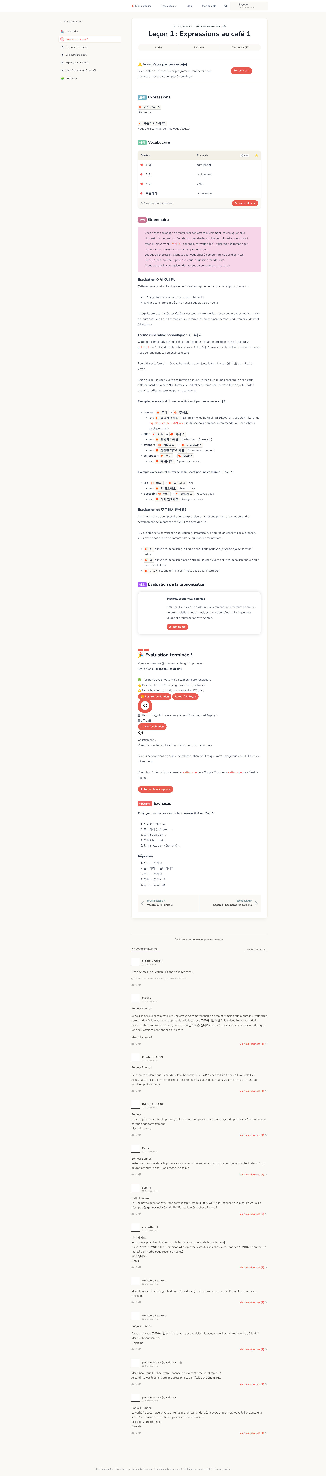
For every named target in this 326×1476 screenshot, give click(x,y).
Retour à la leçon (185, 696)
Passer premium (222, 1469)
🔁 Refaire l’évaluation (155, 696)
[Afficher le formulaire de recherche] (226, 6)
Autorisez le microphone (156, 789)
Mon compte (209, 6)
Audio (158, 47)
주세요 (176, 244)
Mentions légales (104, 1469)
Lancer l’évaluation (152, 726)
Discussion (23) (240, 47)
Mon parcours (143, 6)
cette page (190, 772)
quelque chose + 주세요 (166, 423)
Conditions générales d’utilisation (134, 1469)
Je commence (177, 627)
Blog (189, 6)
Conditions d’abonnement (168, 1469)
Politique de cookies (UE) (197, 1469)
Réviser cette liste (243, 203)
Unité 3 (177, 26)
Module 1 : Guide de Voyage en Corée (205, 26)
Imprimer (199, 47)
